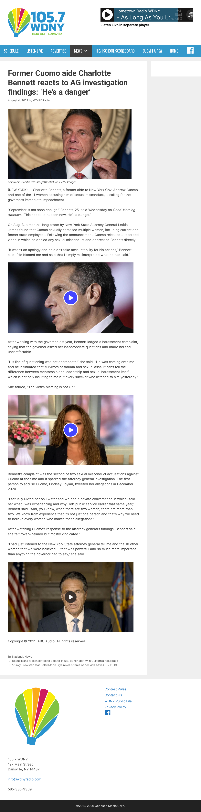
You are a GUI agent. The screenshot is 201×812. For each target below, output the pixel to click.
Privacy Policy (115, 707)
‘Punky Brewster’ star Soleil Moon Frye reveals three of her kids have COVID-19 (64, 665)
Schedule (11, 51)
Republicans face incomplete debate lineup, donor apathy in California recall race (65, 660)
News (78, 51)
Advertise (58, 51)
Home (174, 51)
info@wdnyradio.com (24, 779)
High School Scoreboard (115, 51)
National (17, 656)
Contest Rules (115, 689)
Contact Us (113, 695)
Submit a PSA (152, 51)
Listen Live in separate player (124, 25)
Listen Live (34, 51)
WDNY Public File (118, 701)
